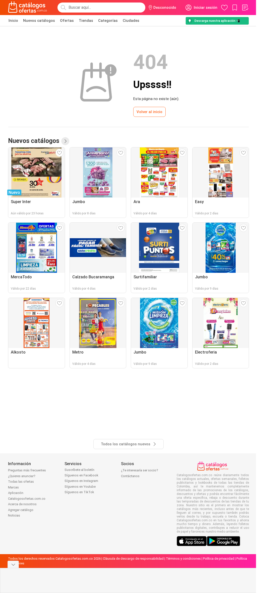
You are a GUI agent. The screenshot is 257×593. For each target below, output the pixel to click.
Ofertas (67, 20)
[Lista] (245, 8)
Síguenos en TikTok (79, 492)
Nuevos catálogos (39, 20)
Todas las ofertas (21, 481)
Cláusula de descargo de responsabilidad (133, 558)
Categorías (108, 20)
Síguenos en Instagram (81, 481)
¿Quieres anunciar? (21, 476)
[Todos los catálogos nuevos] (65, 141)
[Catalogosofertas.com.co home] (27, 7)
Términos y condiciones (183, 558)
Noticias (14, 515)
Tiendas (86, 20)
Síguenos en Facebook (81, 475)
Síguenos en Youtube (80, 486)
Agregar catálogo (20, 510)
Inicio (13, 20)
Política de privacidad (218, 558)
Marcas (13, 487)
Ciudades (131, 20)
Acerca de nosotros (22, 504)
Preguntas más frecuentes (27, 470)
